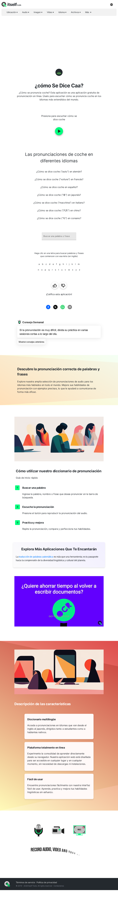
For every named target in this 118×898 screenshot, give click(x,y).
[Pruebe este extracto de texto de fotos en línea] (59, 601)
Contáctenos (59, 886)
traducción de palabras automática (36, 557)
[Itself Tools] (59, 841)
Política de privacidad (47, 882)
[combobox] (59, 236)
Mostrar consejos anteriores (31, 341)
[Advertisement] (59, 37)
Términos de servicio (25, 882)
